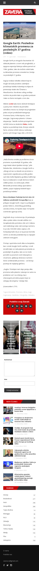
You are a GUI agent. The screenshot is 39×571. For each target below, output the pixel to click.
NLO (19, 517)
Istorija (19, 495)
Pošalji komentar (12, 390)
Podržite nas (7, 554)
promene (19, 292)
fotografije (23, 295)
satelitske (15, 295)
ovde (11, 104)
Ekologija (19, 514)
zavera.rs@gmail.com (10, 561)
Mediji (19, 533)
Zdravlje (19, 521)
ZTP (4, 57)
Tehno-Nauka (19, 529)
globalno (31, 295)
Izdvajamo (19, 540)
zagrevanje (7, 295)
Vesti (19, 502)
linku (25, 124)
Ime (5, 379)
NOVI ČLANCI (11, 402)
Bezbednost (19, 499)
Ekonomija (19, 525)
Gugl (29, 292)
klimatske (11, 292)
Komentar (8, 360)
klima (25, 292)
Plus (19, 536)
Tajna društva (19, 510)
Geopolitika (19, 506)
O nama (6, 551)
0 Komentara (22, 57)
